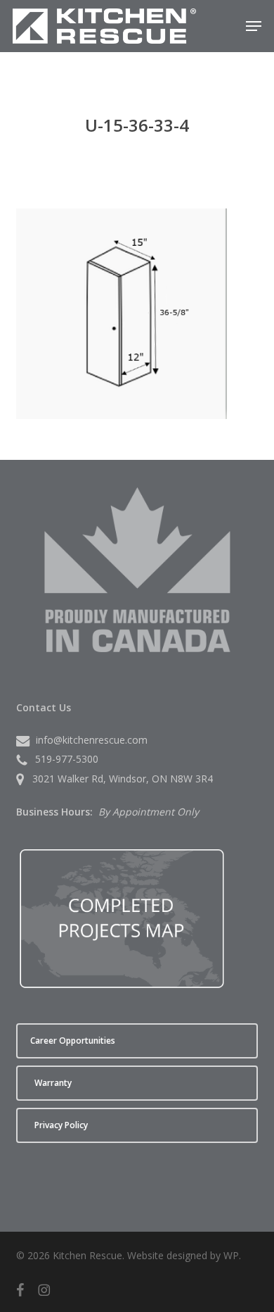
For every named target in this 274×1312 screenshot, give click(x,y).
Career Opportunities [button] (72, 1041)
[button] (253, 26)
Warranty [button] (53, 1083)
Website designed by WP (183, 1255)
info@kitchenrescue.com (92, 739)
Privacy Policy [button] (61, 1125)
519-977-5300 (66, 759)
